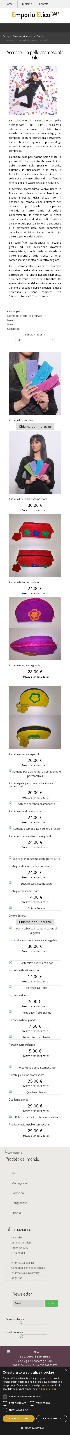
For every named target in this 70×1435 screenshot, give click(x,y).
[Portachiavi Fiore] (35, 987)
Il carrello (16, 1237)
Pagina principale (23, 36)
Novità (11, 320)
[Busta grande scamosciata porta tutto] (35, 858)
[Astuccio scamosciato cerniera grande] (35, 828)
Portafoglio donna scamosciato (26, 1075)
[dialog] (35, 1401)
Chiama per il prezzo (35, 426)
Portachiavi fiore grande (22, 1020)
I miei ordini (18, 1252)
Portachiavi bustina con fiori (24, 970)
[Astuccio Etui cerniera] (35, 383)
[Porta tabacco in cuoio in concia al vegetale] (35, 930)
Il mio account (19, 1247)
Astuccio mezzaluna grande (24, 665)
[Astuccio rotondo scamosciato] (35, 803)
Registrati (16, 1278)
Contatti (43, 4)
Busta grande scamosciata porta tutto (30, 866)
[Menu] (5, 28)
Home (9, 4)
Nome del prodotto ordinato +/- (27, 315)
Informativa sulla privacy (25, 1272)
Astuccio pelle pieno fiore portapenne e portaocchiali (31, 784)
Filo (13, 1173)
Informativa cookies (22, 1262)
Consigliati (13, 328)
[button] (35, 1428)
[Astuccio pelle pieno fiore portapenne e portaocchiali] (35, 773)
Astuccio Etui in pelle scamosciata (28, 499)
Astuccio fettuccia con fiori (24, 582)
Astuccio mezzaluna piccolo (24, 754)
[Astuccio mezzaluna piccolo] (35, 717)
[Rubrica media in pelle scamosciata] (35, 1117)
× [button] (66, 1370)
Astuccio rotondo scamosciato (26, 811)
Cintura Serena (17, 915)
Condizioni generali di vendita (28, 1267)
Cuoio (40, 36)
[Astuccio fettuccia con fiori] (35, 545)
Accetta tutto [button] (18, 1418)
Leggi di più (48, 1388)
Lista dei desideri (21, 1242)
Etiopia (16, 1213)
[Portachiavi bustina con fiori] (35, 962)
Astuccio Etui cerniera (21, 420)
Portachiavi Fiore (18, 995)
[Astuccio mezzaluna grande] (35, 628)
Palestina (17, 1193)
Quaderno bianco (18, 1099)
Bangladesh (19, 1203)
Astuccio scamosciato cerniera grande (30, 836)
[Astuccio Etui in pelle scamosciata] (35, 462)
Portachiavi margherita (22, 1044)
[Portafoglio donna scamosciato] (35, 1067)
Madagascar (19, 1183)
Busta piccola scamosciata (24, 891)
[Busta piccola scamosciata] (35, 883)
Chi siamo (26, 4)
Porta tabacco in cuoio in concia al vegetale (33, 940)
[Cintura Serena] (35, 908)
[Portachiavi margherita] (35, 1037)
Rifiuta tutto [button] (52, 1418)
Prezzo (11, 324)
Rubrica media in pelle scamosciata (29, 1124)
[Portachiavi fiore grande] (35, 1012)
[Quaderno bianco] (35, 1092)
